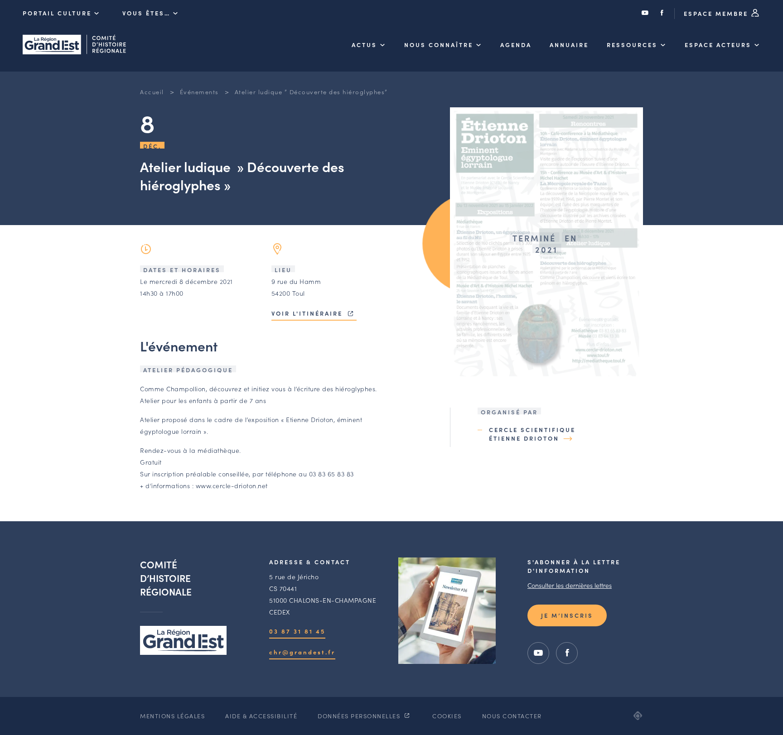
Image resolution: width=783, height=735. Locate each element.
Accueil (152, 91)
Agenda (516, 44)
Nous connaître (438, 44)
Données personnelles (360, 715)
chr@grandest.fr (302, 652)
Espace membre (717, 13)
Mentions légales (172, 715)
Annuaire (569, 44)
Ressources (632, 44)
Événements (199, 91)
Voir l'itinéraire (308, 313)
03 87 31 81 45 (297, 631)
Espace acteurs (718, 44)
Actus (364, 44)
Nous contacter (512, 715)
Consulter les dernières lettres (569, 585)
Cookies (447, 715)
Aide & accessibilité (261, 715)
